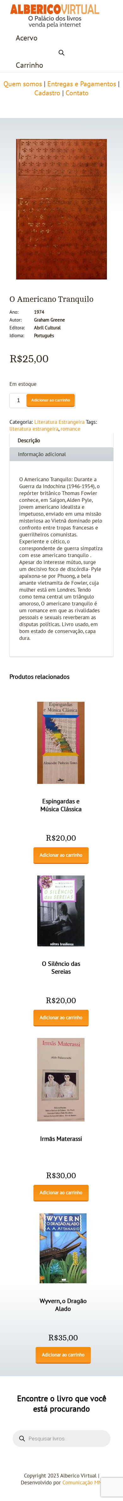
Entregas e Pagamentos (81, 84)
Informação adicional (42, 454)
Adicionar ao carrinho (50, 400)
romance (70, 429)
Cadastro (47, 93)
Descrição (29, 441)
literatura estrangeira (33, 429)
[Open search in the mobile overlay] (61, 52)
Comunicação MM (82, 1483)
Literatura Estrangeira (59, 422)
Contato (77, 93)
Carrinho (29, 65)
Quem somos (22, 84)
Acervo (27, 38)
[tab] (61, 440)
